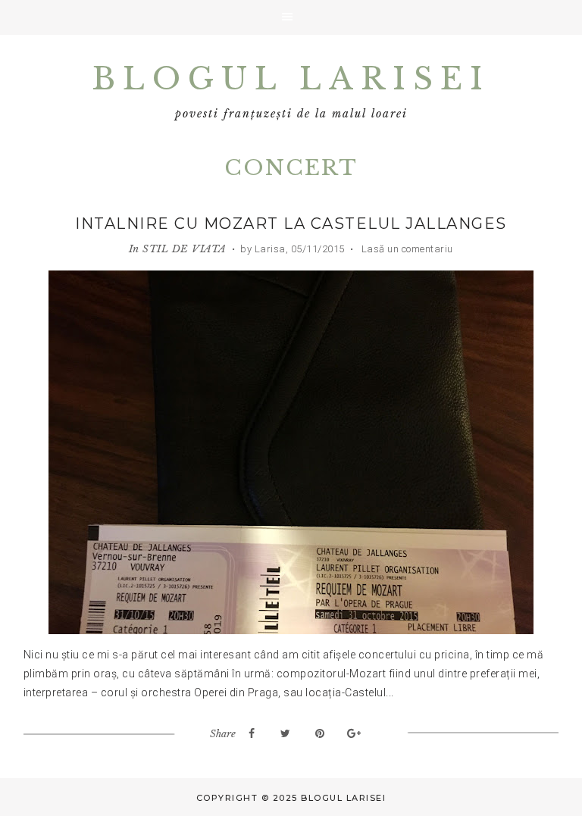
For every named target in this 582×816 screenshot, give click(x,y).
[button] (291, 17)
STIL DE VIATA (184, 248)
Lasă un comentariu (405, 249)
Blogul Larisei (291, 79)
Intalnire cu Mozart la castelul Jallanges (291, 223)
